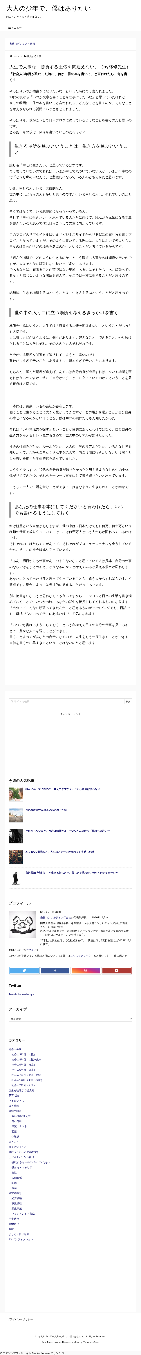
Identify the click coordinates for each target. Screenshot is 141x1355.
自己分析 (17, 1121)
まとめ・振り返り (19, 1234)
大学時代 (14, 1223)
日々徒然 (14, 1105)
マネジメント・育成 (23, 1213)
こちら (30, 949)
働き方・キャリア (22, 1167)
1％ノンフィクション (21, 1239)
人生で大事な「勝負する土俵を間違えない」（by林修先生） (70, 66)
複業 (14, 1187)
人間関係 (17, 1177)
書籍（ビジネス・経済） (23, 43)
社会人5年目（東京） (24, 1064)
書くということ (18, 1146)
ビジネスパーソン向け (21, 1157)
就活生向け (15, 1110)
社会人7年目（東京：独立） (28, 1074)
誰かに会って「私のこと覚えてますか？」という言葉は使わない (63, 788)
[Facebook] (55, 970)
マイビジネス (16, 1100)
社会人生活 (15, 1049)
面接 (14, 1131)
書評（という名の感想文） (24, 1151)
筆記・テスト (19, 1126)
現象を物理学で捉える (21, 1090)
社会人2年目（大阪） (24, 1085)
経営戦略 (17, 1198)
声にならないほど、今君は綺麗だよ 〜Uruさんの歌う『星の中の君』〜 (68, 830)
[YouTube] (117, 970)
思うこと (14, 1141)
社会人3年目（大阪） (24, 1054)
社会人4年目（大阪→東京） (28, 1059)
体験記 (15, 1136)
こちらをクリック (80, 955)
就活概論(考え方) (21, 1116)
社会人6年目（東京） (24, 1069)
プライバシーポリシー (20, 1319)
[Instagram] (86, 970)
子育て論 (14, 1095)
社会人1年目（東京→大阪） (28, 1080)
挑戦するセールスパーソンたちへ (31, 1162)
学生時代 (14, 1218)
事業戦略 (17, 1203)
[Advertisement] (70, 671)
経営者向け (15, 1193)
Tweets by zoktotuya (21, 994)
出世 (14, 1172)
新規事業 (17, 1208)
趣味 (11, 1229)
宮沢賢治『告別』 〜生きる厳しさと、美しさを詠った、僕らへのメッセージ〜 (72, 872)
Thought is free (90, 1342)
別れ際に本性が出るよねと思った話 (46, 809)
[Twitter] (24, 970)
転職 (14, 1182)
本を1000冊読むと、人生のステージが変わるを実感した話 (60, 851)
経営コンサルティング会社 (55, 917)
